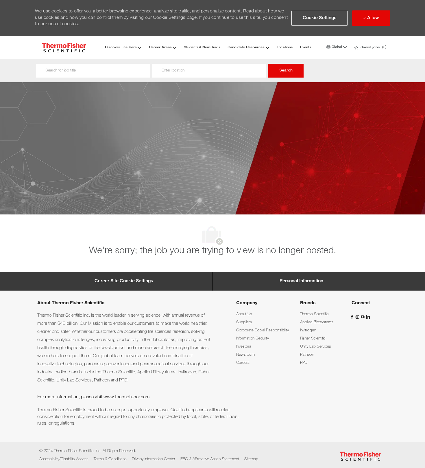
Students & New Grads (202, 47)
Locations (285, 47)
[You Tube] (363, 317)
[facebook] (352, 317)
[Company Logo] (64, 47)
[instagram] (358, 317)
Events (305, 47)
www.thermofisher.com (126, 397)
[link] (244, 314)
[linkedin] (368, 317)
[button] (319, 18)
